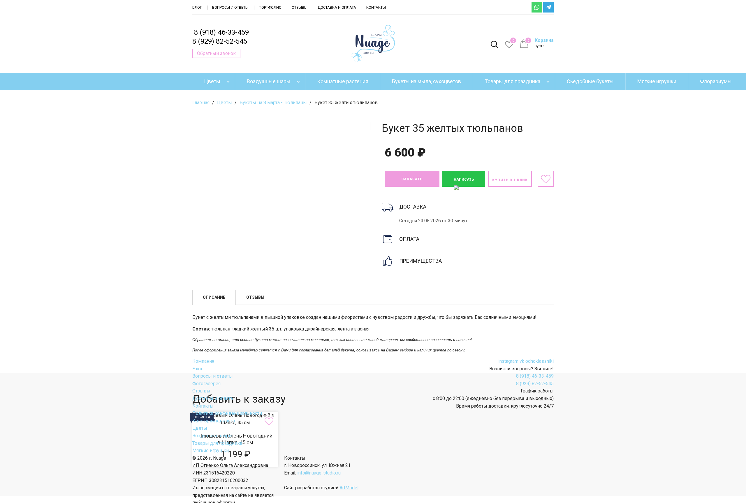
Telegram (548, 7)
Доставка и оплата (337, 7)
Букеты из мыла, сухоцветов (426, 81)
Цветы (212, 81)
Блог (197, 7)
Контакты (376, 7)
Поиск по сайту (494, 45)
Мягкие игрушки (656, 81)
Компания (203, 361)
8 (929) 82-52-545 (219, 41)
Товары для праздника (512, 81)
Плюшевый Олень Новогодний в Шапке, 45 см (235, 439)
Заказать (412, 179)
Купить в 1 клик (510, 180)
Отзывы (299, 7)
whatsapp (537, 7)
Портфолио (270, 7)
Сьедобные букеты (590, 81)
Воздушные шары (269, 81)
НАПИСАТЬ (464, 179)
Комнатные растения (342, 81)
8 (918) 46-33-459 (221, 32)
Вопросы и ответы (230, 7)
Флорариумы (716, 81)
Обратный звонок (216, 53)
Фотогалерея (206, 383)
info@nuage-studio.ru (319, 473)
